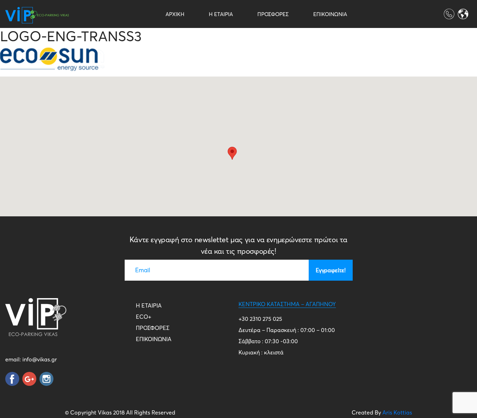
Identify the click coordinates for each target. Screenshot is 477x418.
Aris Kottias (397, 412)
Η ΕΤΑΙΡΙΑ (221, 14)
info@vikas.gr (39, 359)
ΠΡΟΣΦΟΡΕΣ (273, 14)
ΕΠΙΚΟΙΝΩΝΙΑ (330, 14)
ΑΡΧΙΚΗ (175, 14)
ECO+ (143, 316)
